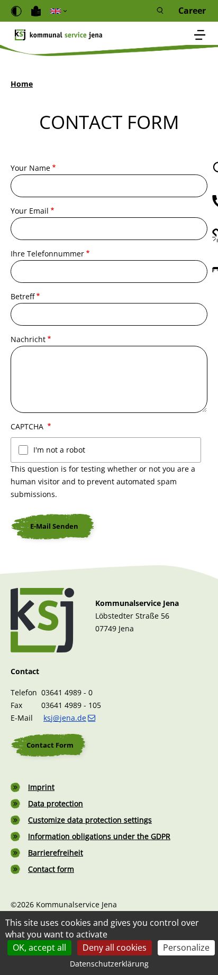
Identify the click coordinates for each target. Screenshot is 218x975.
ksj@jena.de (64, 718)
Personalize (186, 947)
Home (22, 84)
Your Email (30, 211)
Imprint (41, 787)
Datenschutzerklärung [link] (109, 964)
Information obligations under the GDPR (99, 836)
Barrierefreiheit (55, 853)
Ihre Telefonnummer (47, 254)
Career (192, 10)
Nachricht (28, 339)
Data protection (55, 803)
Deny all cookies (115, 947)
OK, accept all (39, 947)
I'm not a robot (59, 450)
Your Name (30, 168)
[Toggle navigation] (200, 35)
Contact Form (50, 745)
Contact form (51, 869)
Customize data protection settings (90, 820)
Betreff (22, 296)
